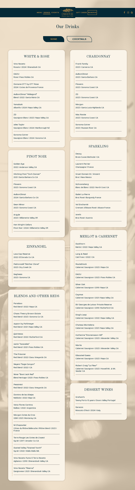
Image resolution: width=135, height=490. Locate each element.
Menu (39, 12)
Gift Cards (81, 12)
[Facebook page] (124, 12)
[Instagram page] (128, 12)
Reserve (92, 12)
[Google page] (132, 12)
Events (55, 12)
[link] (67, 12)
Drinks (47, 12)
